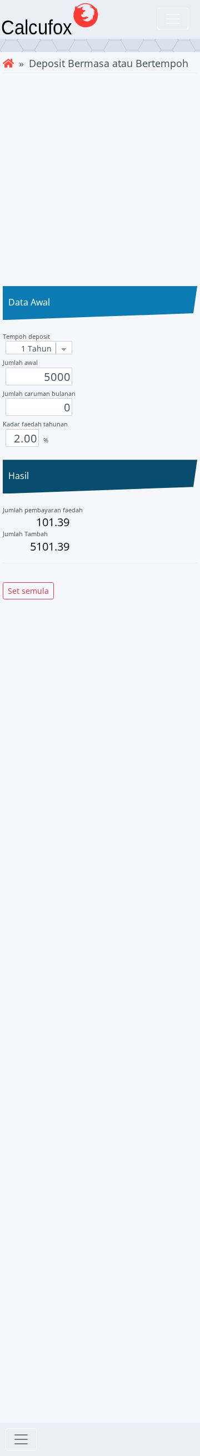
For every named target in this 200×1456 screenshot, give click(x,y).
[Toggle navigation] (172, 19)
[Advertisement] (100, 178)
